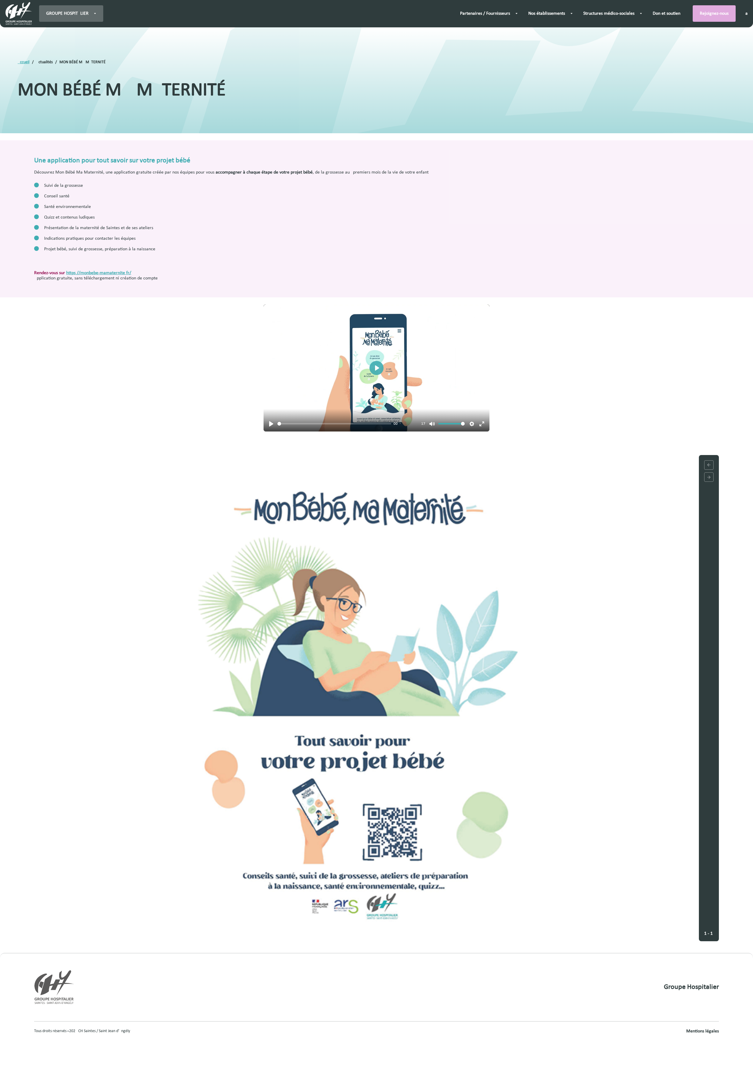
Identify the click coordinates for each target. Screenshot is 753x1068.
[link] (18, 13)
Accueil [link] (23, 62)
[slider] (334, 423)
